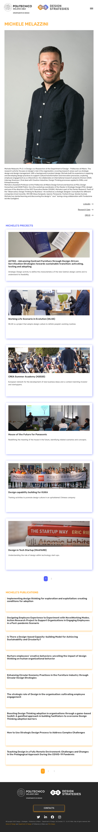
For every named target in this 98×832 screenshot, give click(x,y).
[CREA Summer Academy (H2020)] (49, 360)
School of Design (11, 824)
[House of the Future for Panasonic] (49, 418)
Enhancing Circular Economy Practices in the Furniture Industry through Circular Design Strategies (47, 676)
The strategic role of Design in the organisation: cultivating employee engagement (46, 695)
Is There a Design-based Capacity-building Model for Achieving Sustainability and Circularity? (42, 638)
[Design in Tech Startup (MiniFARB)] (49, 534)
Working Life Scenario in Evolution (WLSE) (31, 319)
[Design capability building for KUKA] (49, 476)
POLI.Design (51, 824)
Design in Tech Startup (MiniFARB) (27, 550)
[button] (85, 8)
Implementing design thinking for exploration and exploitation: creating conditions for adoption (47, 600)
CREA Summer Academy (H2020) (26, 376)
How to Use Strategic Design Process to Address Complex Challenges (46, 732)
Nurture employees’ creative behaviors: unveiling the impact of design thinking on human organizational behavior (46, 657)
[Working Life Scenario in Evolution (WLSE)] (49, 302)
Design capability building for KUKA (28, 492)
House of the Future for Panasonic (27, 434)
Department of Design (25, 824)
